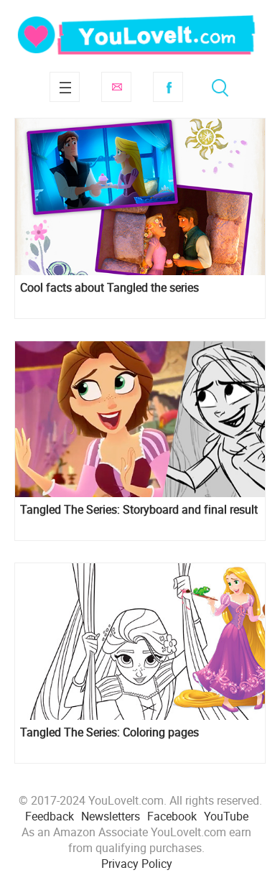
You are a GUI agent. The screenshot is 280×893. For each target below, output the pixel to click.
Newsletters (110, 816)
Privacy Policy (136, 863)
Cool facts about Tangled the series (109, 287)
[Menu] (65, 87)
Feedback (49, 816)
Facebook (168, 87)
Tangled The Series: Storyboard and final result (139, 509)
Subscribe (116, 87)
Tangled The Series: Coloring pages (109, 732)
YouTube (226, 816)
